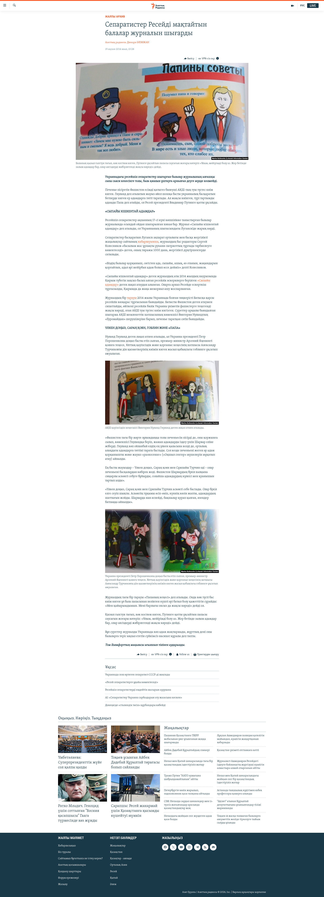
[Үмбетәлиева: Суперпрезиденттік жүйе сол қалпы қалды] (82, 739)
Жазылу (63, 884)
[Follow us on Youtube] (181, 847)
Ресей (113, 871)
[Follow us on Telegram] (197, 847)
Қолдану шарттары (69, 871)
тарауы (132, 298)
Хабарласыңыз (67, 845)
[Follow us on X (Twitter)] (173, 847)
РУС (302, 5)
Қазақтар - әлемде (121, 858)
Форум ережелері (68, 877)
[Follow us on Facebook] (165, 847)
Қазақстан (116, 852)
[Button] (189, 58)
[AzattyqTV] (292, 5)
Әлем (113, 884)
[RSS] (205, 847)
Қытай (114, 877)
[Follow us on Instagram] (189, 847)
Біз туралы (64, 852)
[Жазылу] (213, 847)
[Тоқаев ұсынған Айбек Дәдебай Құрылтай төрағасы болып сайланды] (135, 739)
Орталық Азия (118, 865)
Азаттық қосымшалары (72, 865)
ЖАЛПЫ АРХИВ (115, 16)
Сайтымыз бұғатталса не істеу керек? (80, 858)
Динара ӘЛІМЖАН (138, 42)
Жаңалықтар (118, 845)
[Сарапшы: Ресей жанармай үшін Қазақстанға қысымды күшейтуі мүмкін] (135, 788)
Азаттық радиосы (115, 42)
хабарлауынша (148, 241)
